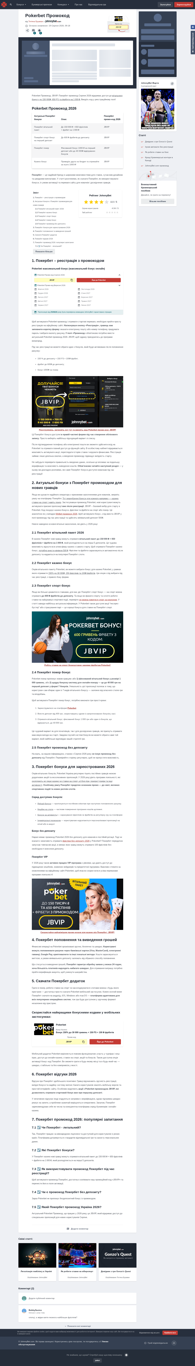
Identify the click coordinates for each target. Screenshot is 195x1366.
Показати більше (44, 251)
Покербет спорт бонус (47, 216)
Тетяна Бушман (35, 21)
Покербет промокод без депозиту (52, 224)
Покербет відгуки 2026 (44, 239)
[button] (77, 275)
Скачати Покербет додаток (46, 235)
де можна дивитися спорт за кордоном (98, 599)
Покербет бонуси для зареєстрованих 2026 (52, 228)
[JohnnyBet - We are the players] (4, 4)
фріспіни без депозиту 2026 (76, 841)
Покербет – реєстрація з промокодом (50, 198)
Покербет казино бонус (47, 213)
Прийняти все (170, 1333)
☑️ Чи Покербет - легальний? (50, 246)
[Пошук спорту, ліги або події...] (11, 4)
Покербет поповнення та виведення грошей (53, 231)
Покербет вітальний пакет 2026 (51, 209)
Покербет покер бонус (47, 220)
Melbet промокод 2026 (66, 514)
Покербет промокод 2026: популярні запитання (54, 242)
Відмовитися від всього (149, 1333)
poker (97, 1360)
